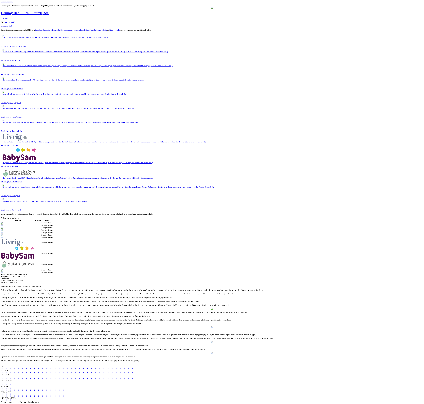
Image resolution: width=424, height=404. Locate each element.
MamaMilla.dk (102, 30)
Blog (16, 402)
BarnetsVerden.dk (67, 30)
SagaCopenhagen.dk (42, 30)
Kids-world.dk (114, 30)
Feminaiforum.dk (7, 2)
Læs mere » (5, 26)
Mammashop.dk (79, 30)
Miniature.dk (55, 30)
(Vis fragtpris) (10, 22)
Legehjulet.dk (91, 30)
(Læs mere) (5, 18)
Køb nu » (12, 26)
